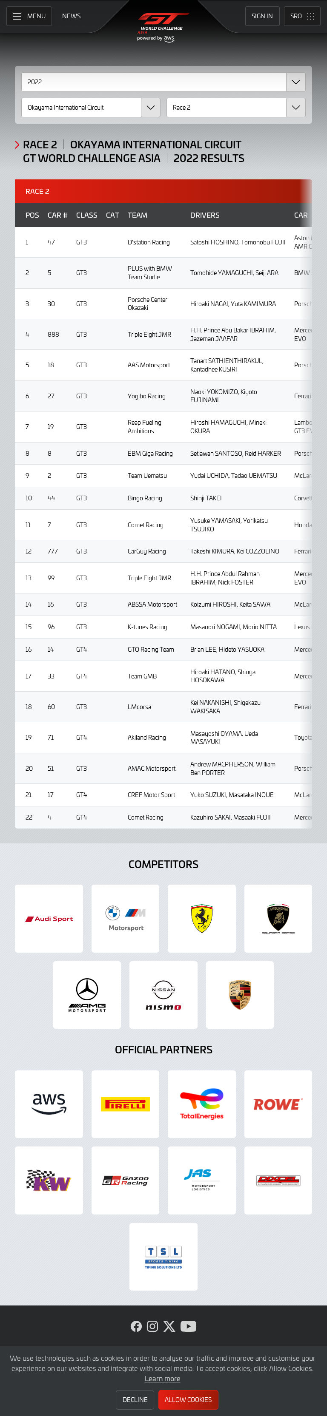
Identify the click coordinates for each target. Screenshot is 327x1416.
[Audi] (49, 919)
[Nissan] (163, 995)
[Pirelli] (126, 1104)
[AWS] (49, 1104)
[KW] (49, 1180)
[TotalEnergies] (202, 1104)
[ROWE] (278, 1104)
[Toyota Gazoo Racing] (126, 1180)
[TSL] (163, 1257)
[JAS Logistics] (202, 1180)
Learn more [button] (163, 1378)
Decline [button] (135, 1400)
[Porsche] (240, 995)
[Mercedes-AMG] (87, 995)
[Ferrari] (202, 919)
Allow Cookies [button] (188, 1400)
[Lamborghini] (278, 919)
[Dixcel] (278, 1180)
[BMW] (126, 919)
